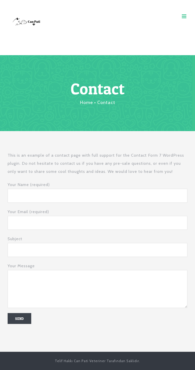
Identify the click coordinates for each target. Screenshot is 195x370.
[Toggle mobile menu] (184, 16)
